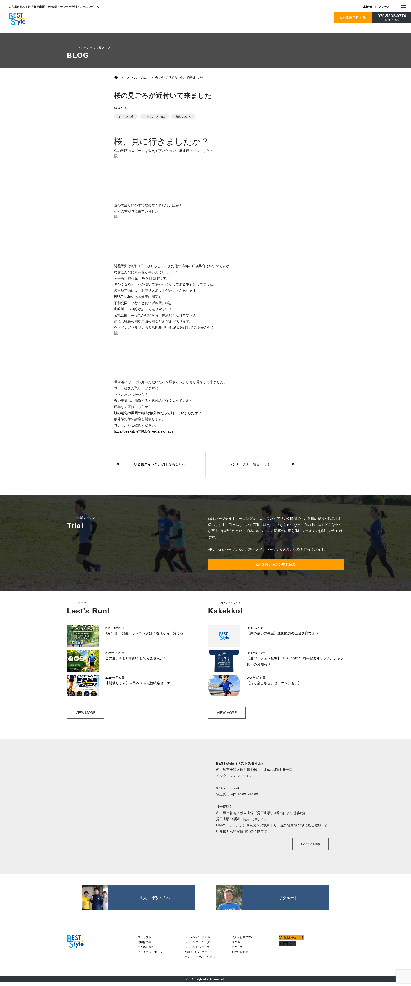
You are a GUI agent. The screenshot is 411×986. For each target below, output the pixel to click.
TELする (288, 943)
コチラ (119, 424)
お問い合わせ (240, 952)
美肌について (183, 116)
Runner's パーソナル (197, 937)
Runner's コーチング (197, 942)
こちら (139, 406)
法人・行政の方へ (243, 937)
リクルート (239, 942)
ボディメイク (24, 89)
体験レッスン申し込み (278, 564)
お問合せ (366, 7)
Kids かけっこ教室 (196, 952)
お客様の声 (144, 942)
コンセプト (144, 937)
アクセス (384, 7)
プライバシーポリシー (151, 952)
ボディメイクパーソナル (200, 957)
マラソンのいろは (154, 116)
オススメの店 (136, 77)
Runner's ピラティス (197, 947)
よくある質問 (145, 947)
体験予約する (355, 17)
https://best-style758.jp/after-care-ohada (143, 431)
